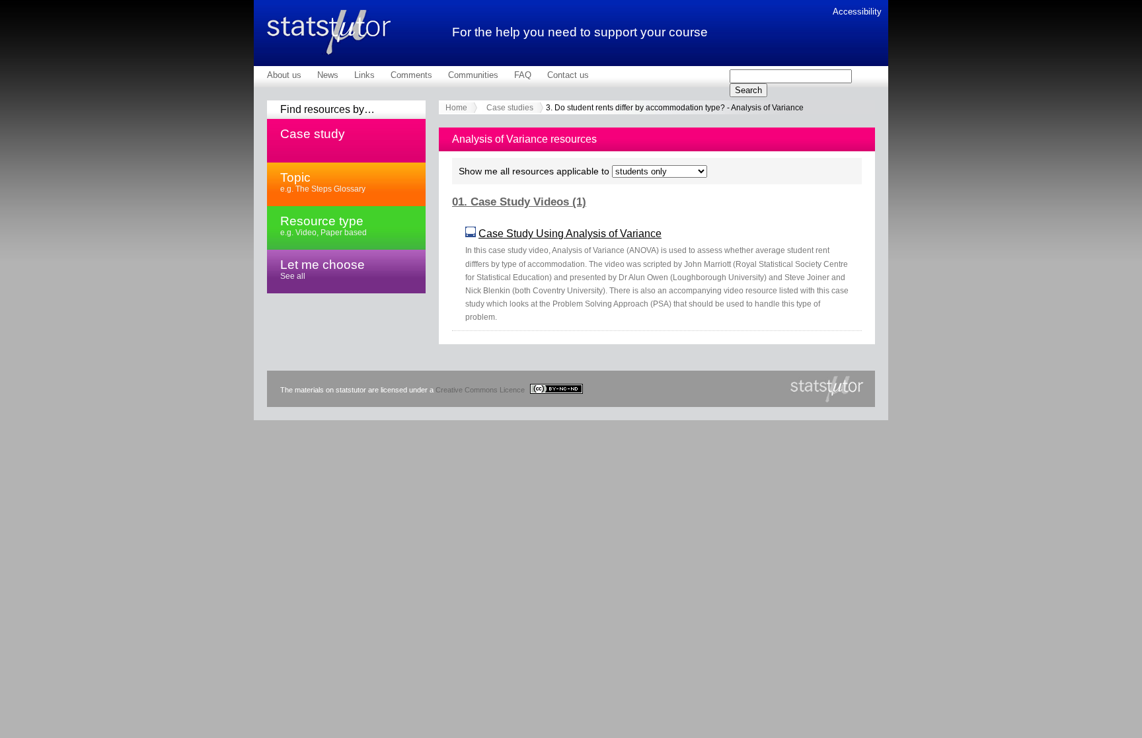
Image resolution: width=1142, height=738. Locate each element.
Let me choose (322, 269)
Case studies (509, 108)
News (327, 75)
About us (284, 75)
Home (456, 108)
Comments (411, 75)
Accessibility (857, 12)
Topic (322, 181)
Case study (312, 134)
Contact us (568, 75)
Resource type (323, 225)
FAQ (522, 75)
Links (364, 75)
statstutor (329, 32)
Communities (473, 75)
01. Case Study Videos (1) (519, 202)
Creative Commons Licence (481, 390)
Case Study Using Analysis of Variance (570, 233)
